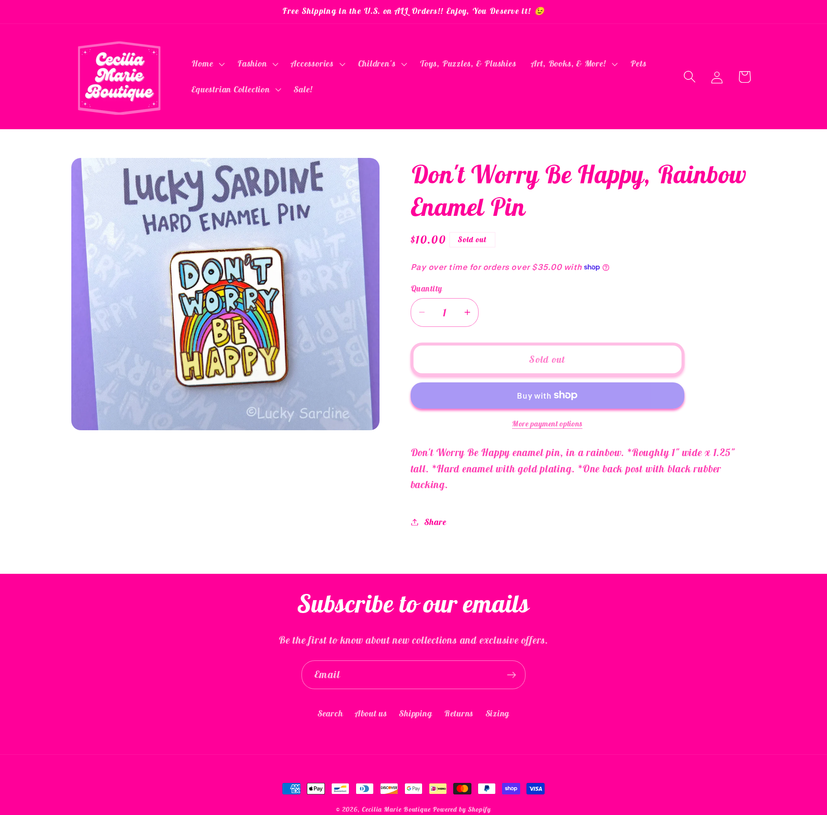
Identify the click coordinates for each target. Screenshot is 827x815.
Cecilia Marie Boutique (397, 809)
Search (330, 712)
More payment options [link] (547, 423)
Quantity (426, 288)
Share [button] (435, 521)
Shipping (415, 712)
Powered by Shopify (462, 809)
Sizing (498, 712)
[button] (207, 64)
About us (371, 712)
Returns (458, 712)
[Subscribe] (511, 675)
